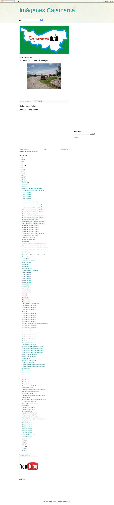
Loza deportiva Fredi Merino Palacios (30, 303)
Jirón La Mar (25, 294)
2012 (22, 177)
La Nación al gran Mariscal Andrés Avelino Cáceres (33, 389)
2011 (22, 179)
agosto (23, 441)
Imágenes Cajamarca (47, 10)
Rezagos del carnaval (27, 256)
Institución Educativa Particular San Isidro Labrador (33, 364)
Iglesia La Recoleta (26, 262)
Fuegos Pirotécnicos (26, 192)
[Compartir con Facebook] (39, 101)
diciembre (24, 182)
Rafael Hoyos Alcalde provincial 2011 (30, 403)
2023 (22, 157)
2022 (22, 159)
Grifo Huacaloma (26, 358)
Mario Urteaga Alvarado (27, 253)
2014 (22, 173)
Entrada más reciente (25, 149)
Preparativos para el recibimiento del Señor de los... (33, 202)
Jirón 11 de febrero (26, 284)
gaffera (54, 501)
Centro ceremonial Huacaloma (29, 305)
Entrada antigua (64, 149)
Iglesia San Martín (26, 368)
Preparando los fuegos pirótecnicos (30, 213)
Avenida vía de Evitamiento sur (29, 360)
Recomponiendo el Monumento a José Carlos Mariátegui (35, 247)
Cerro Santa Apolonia (27, 411)
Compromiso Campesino (27, 383)
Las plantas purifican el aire (28, 434)
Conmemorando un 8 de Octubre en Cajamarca (33, 385)
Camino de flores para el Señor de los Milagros (32, 204)
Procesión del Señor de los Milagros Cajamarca (33, 190)
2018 (22, 165)
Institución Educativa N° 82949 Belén (30, 270)
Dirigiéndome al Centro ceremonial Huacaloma (32, 346)
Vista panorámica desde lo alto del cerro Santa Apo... (34, 419)
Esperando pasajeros (27, 268)
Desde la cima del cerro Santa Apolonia (31, 417)
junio (23, 444)
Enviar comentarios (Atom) (32, 151)
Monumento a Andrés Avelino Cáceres (30, 391)
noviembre (24, 184)
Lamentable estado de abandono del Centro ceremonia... (35, 323)
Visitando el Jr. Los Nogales (28, 407)
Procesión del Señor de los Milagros (30, 219)
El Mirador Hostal (26, 297)
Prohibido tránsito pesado (28, 362)
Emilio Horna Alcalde (26, 381)
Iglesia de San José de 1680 (28, 239)
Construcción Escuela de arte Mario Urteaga (32, 249)
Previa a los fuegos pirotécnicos (29, 200)
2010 (22, 181)
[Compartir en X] (38, 101)
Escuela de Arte (25, 251)
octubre (24, 186)
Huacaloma (24, 311)
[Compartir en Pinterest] (41, 101)
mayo (23, 446)
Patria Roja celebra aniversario (29, 356)
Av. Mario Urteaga (26, 258)
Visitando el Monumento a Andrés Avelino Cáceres (33, 395)
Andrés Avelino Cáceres (27, 387)
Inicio (45, 149)
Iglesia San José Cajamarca (28, 237)
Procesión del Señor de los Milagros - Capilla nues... (34, 209)
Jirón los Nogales (26, 397)
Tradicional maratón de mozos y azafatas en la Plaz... (34, 243)
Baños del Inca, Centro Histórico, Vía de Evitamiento (34, 399)
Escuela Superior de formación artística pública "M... (33, 254)
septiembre (24, 439)
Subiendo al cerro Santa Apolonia (29, 413)
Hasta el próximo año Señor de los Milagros (32, 188)
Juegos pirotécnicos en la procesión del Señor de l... (34, 221)
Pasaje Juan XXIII (26, 299)
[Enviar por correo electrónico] (35, 101)
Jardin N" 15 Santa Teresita (28, 260)
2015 (22, 171)
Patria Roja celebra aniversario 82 (29, 354)
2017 (22, 167)
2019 (22, 163)
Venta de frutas (25, 264)
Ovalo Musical (25, 378)
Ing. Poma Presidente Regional (29, 401)
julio (23, 443)
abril (23, 448)
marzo (23, 450)
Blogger (68, 501)
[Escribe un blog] (36, 101)
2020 (22, 161)
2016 (22, 169)
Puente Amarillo (25, 374)
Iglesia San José (25, 241)
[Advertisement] (59, 93)
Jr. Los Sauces (25, 405)
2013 (22, 175)
